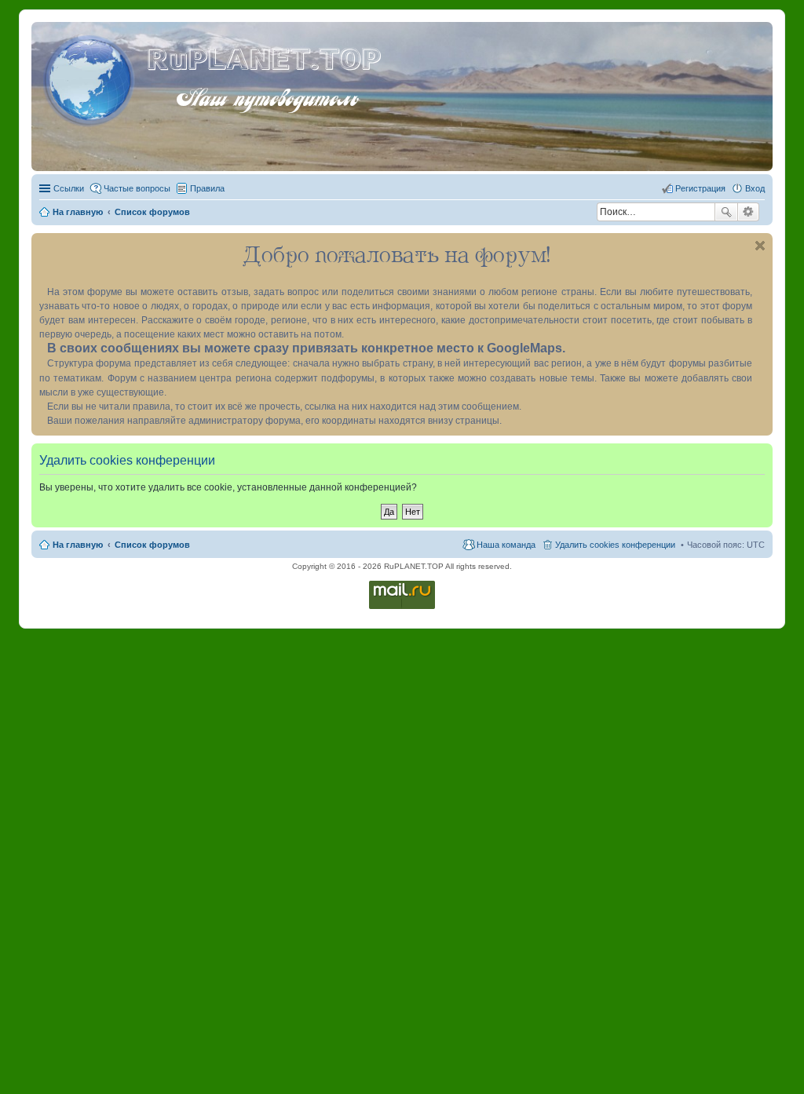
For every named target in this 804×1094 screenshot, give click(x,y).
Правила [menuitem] (207, 188)
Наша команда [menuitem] (506, 544)
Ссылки (68, 188)
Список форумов (152, 544)
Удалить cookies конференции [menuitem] (615, 544)
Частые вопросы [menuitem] (137, 188)
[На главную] (91, 77)
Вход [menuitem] (755, 188)
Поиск (726, 211)
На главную (78, 544)
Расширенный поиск (748, 211)
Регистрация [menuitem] (700, 188)
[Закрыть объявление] (760, 245)
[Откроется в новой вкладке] (402, 608)
